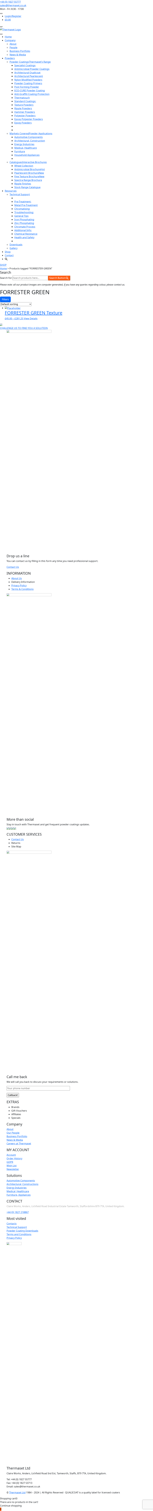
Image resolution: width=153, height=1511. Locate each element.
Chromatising (22, 208)
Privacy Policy (19, 585)
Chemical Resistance (25, 233)
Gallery (13, 248)
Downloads (16, 244)
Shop (8, 251)
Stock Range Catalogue (27, 187)
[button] (6, 259)
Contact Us (13, 567)
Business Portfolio (20, 51)
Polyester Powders (25, 115)
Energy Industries (24, 144)
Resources (11, 190)
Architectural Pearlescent (28, 76)
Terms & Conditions (22, 589)
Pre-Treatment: (22, 201)
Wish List (12, 1165)
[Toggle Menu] (1, 13)
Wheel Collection (23, 165)
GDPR (10, 1162)
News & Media (18, 54)
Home (8, 36)
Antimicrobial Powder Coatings (31, 69)
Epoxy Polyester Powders (28, 119)
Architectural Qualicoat (27, 72)
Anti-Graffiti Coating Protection (31, 94)
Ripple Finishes (22, 183)
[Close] (1, 26)
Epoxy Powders (23, 122)
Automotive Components (28, 137)
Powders (10, 58)
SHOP (3, 265)
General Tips (21, 216)
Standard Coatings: (25, 101)
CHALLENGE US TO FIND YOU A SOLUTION (24, 328)
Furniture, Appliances (19, 1195)
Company (10, 40)
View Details (31, 318)
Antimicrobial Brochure (29, 169)
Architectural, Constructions (22, 1184)
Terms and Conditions (19, 1234)
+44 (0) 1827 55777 (10, 1)
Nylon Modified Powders (28, 79)
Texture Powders (23, 104)
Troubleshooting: (24, 212)
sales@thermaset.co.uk (13, 5)
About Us (16, 578)
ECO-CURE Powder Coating (29, 90)
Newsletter (13, 1169)
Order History (14, 1158)
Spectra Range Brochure (28, 180)
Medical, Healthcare (25, 147)
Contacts (12, 1223)
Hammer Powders (24, 112)
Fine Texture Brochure (29, 176)
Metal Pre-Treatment (26, 205)
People (13, 47)
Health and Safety (24, 237)
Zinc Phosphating (24, 223)
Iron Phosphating (24, 219)
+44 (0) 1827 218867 (18, 1212)
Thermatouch (22, 97)
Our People (13, 1132)
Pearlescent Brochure (29, 173)
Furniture (19, 151)
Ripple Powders (23, 108)
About (13, 44)
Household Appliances (27, 155)
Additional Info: (23, 230)
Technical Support (20, 194)
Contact (9, 255)
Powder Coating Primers (28, 83)
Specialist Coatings (25, 65)
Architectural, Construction (29, 140)
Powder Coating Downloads (22, 1230)
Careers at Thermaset (19, 1143)
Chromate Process (24, 226)
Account (11, 1155)
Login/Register (13, 16)
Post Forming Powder (26, 87)
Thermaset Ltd (17, 1492)
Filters (5, 299)
